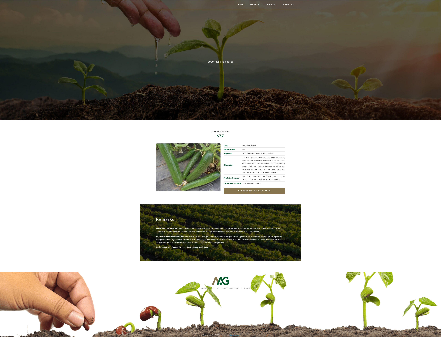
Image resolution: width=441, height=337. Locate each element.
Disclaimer (190, 288)
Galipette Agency (234, 335)
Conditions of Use (229, 288)
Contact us (250, 288)
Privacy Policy (208, 288)
